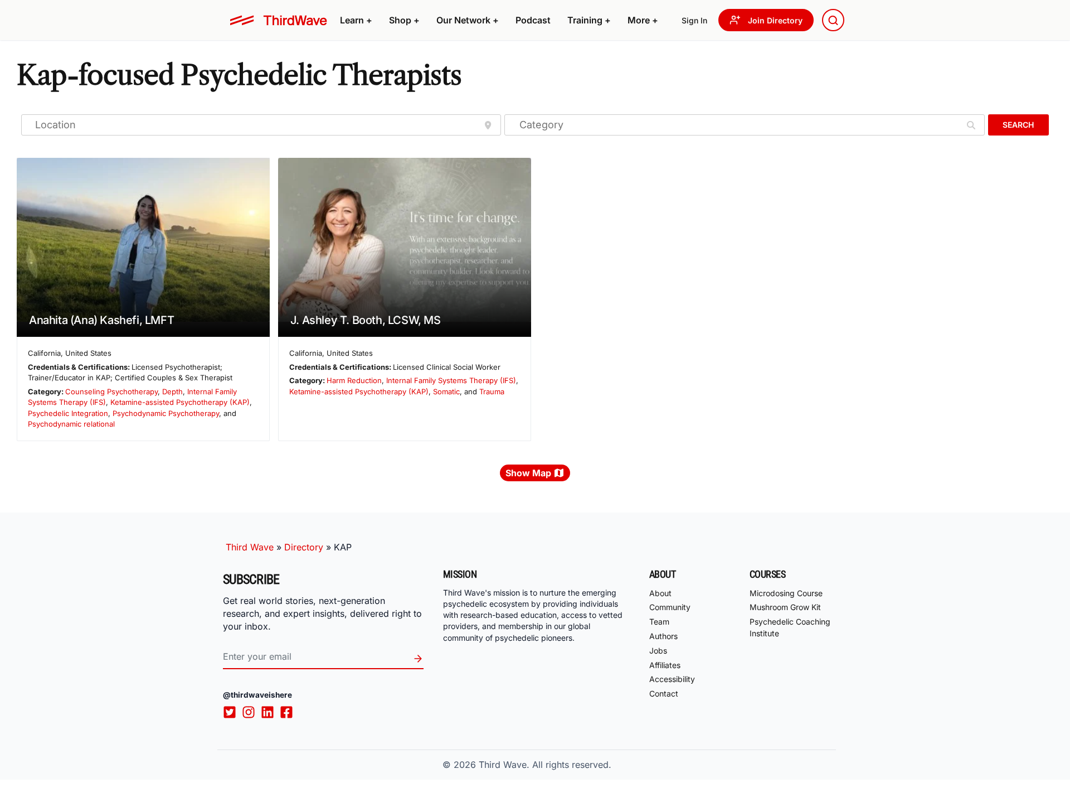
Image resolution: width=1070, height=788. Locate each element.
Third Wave (250, 547)
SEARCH (1018, 124)
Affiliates (664, 665)
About (660, 593)
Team (659, 621)
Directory (303, 547)
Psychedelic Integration (68, 413)
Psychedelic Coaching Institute (790, 627)
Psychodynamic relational (71, 423)
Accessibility (672, 679)
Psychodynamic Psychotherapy (166, 413)
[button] (356, 20)
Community (669, 607)
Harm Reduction (354, 380)
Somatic (446, 391)
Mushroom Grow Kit (785, 607)
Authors (663, 636)
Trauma (491, 391)
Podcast (533, 20)
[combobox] (833, 20)
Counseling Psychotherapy (111, 391)
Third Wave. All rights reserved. (545, 764)
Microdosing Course (786, 593)
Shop (404, 20)
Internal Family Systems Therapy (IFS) (451, 380)
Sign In (694, 20)
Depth (172, 391)
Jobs (658, 650)
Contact (663, 693)
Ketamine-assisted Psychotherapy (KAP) (180, 402)
